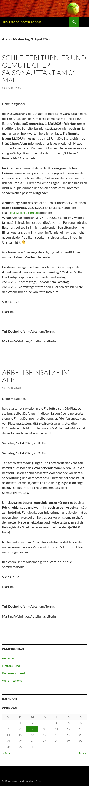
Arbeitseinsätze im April (36, 376)
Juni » (82, 753)
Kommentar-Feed (13, 673)
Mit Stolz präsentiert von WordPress (21, 780)
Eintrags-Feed (11, 665)
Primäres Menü (84, 22)
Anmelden (8, 658)
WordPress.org (12, 680)
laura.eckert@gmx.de (25, 212)
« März (7, 753)
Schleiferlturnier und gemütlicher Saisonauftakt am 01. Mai (44, 68)
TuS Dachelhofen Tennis (21, 22)
